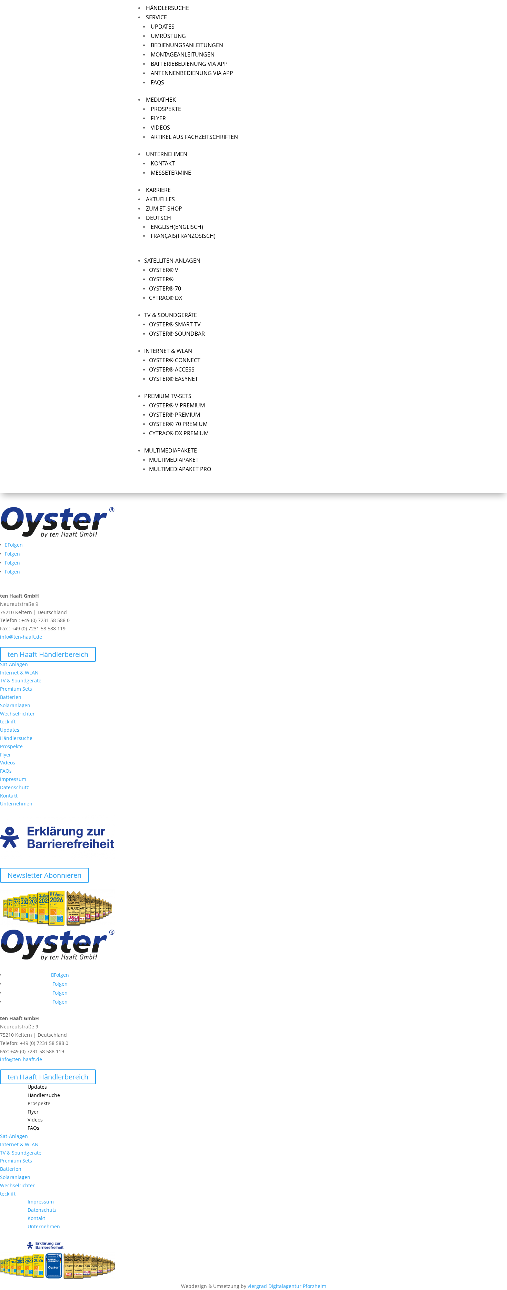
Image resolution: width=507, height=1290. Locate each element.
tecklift (8, 721)
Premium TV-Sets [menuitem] (167, 396)
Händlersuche (16, 738)
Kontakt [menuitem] (163, 163)
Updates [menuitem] (163, 26)
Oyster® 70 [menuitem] (165, 288)
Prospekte (11, 746)
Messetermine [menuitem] (171, 172)
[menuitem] (313, 217)
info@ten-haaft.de (21, 636)
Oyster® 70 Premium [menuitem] (178, 424)
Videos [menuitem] (160, 127)
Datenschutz (14, 787)
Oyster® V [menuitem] (163, 270)
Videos (7, 762)
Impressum (13, 779)
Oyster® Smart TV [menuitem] (175, 324)
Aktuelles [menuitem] (160, 199)
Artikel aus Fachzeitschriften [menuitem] (194, 137)
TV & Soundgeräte (20, 680)
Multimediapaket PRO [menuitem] (180, 469)
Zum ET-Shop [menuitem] (164, 208)
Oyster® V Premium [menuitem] (177, 405)
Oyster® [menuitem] (161, 279)
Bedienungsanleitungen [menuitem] (187, 45)
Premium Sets (16, 688)
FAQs (6, 771)
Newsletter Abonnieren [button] (44, 875)
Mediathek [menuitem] (161, 99)
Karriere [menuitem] (158, 190)
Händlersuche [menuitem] (167, 8)
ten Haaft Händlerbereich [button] (48, 654)
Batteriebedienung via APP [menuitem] (189, 64)
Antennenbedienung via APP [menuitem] (192, 73)
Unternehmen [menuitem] (166, 154)
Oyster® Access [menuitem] (172, 369)
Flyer (5, 754)
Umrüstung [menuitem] (168, 36)
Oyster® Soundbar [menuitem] (177, 333)
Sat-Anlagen (14, 664)
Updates (9, 730)
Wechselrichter (17, 713)
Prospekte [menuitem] (166, 109)
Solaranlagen (15, 705)
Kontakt (9, 795)
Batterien (10, 697)
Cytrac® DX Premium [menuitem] (179, 433)
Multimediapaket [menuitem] (174, 460)
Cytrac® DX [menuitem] (165, 298)
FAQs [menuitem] (157, 82)
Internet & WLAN (19, 672)
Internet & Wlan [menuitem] (168, 351)
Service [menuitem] (156, 17)
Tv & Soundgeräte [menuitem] (170, 315)
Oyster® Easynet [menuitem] (173, 379)
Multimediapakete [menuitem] (170, 450)
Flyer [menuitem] (158, 118)
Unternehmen (16, 803)
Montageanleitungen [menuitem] (183, 54)
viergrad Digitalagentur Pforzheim (287, 1286)
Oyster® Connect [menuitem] (174, 360)
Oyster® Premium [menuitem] (174, 414)
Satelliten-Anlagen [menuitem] (172, 260)
